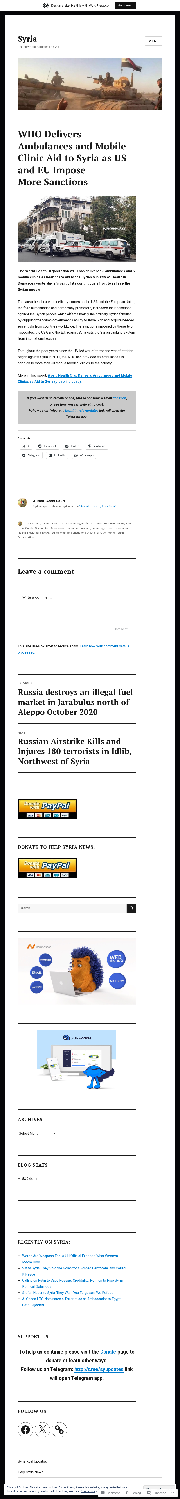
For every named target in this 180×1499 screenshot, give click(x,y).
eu (106, 528)
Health (22, 532)
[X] (42, 1429)
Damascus (57, 528)
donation (119, 398)
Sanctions (77, 532)
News (45, 532)
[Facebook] (25, 1429)
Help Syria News (30, 1472)
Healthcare (88, 523)
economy (74, 523)
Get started (125, 5)
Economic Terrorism (77, 528)
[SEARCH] (131, 908)
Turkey (121, 523)
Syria (27, 38)
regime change (60, 532)
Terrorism (110, 523)
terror (95, 532)
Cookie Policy (89, 1491)
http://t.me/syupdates (81, 410)
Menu (153, 41)
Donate (108, 1352)
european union (119, 528)
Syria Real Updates (32, 1461)
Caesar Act (42, 528)
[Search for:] (72, 908)
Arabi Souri (32, 523)
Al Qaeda (28, 528)
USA (129, 523)
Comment (121, 629)
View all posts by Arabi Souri (97, 506)
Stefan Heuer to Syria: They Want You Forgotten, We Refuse (67, 1293)
